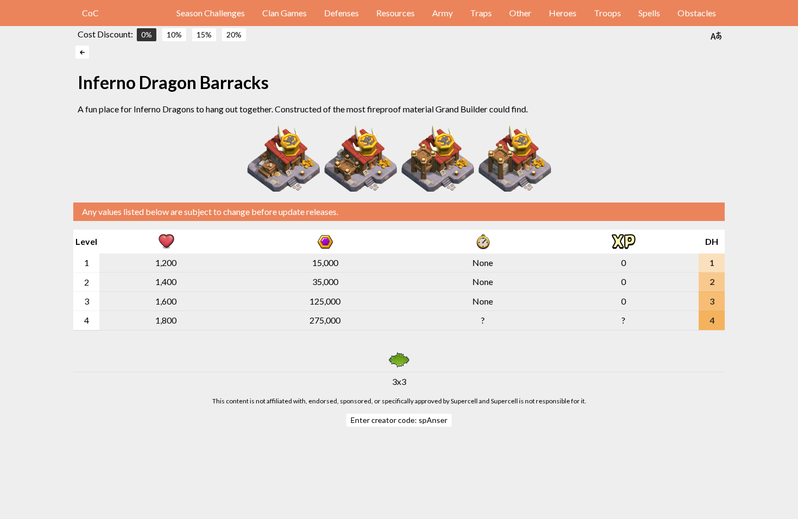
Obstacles (696, 13)
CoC (90, 13)
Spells (649, 13)
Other (520, 13)
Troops (607, 13)
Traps (481, 13)
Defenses (341, 13)
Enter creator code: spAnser (399, 420)
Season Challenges (210, 13)
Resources (395, 13)
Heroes (563, 13)
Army (442, 13)
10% (174, 34)
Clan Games (284, 13)
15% (204, 34)
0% (146, 34)
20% (234, 34)
